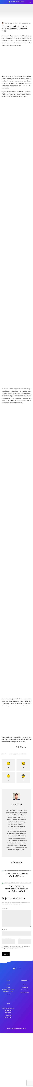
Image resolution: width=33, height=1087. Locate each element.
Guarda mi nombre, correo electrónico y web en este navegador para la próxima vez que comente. (16, 947)
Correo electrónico (7, 938)
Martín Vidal (8, 23)
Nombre (4, 929)
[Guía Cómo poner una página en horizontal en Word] (16, 883)
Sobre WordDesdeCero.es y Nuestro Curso (8, 989)
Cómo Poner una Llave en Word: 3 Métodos (16, 874)
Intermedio (24, 990)
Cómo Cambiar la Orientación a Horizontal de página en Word (16, 888)
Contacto (8, 994)
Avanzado (25, 987)
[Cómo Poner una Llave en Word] (16, 870)
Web (19, 938)
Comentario (5, 908)
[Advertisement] (17, 721)
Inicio (8, 984)
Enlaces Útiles (25, 992)
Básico (15, 23)
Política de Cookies (8, 1008)
